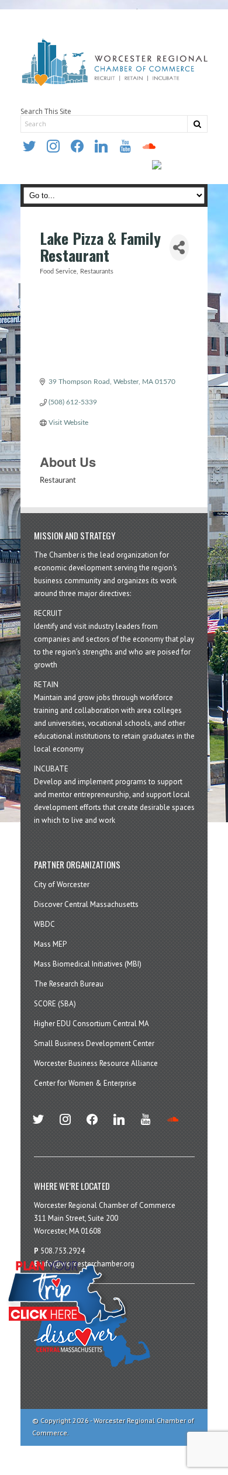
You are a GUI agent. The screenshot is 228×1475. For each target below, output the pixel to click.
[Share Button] (179, 247)
